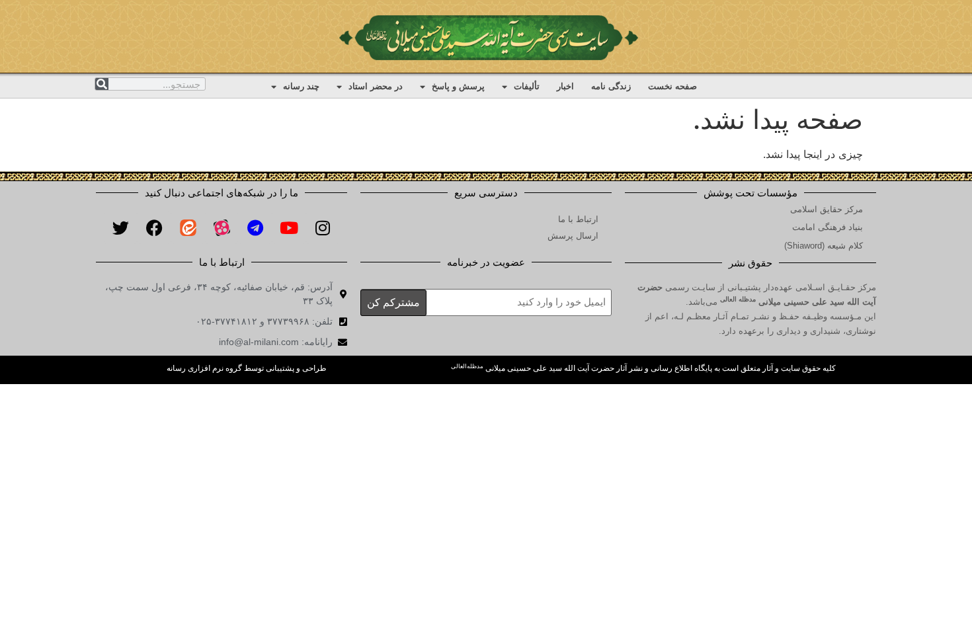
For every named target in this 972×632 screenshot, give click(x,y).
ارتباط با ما (578, 219)
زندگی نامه (611, 86)
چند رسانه (301, 86)
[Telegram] (255, 227)
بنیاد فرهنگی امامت (827, 227)
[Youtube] (288, 227)
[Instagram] (322, 227)
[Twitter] (120, 227)
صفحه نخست (672, 86)
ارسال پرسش (572, 236)
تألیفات (527, 86)
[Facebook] (154, 227)
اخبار (565, 86)
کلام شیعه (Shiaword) (823, 246)
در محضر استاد (375, 86)
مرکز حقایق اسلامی (826, 209)
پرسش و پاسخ (458, 86)
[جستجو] (101, 84)
